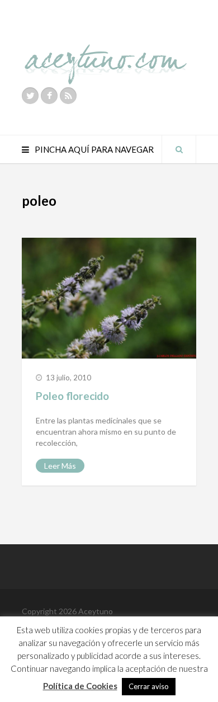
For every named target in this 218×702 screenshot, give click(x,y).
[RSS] (68, 95)
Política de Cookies (80, 686)
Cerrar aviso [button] (149, 686)
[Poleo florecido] (109, 298)
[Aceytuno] (105, 52)
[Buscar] (179, 149)
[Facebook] (49, 95)
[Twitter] (30, 95)
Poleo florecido (72, 395)
